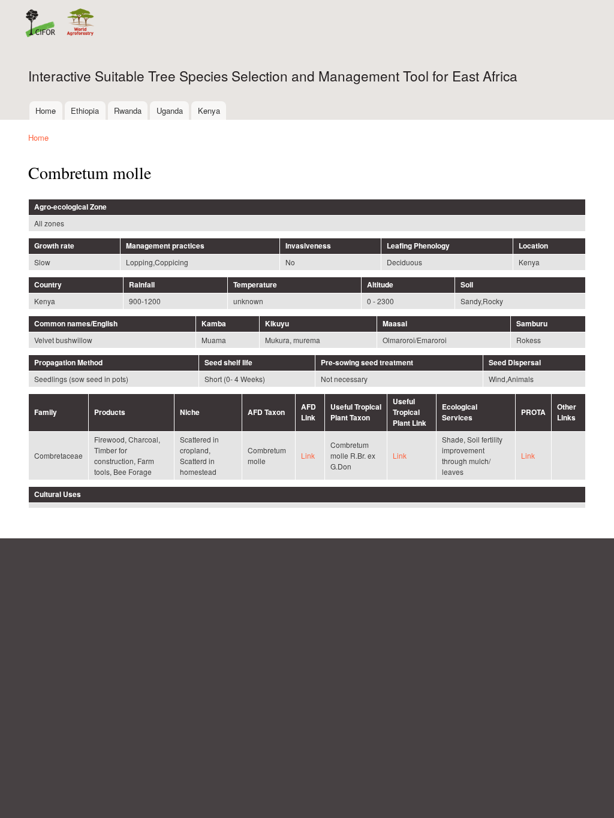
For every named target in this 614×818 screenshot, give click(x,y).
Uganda (169, 110)
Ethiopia (85, 110)
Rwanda (128, 110)
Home (45, 110)
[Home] (59, 24)
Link (308, 455)
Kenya (209, 110)
